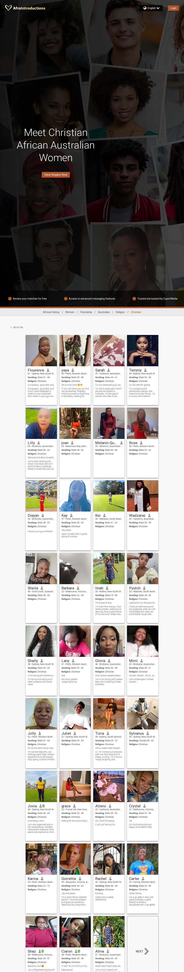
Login (173, 8)
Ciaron (66, 951)
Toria (99, 733)
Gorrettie (68, 879)
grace (66, 806)
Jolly (32, 733)
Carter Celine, (135, 893)
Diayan (33, 515)
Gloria (100, 661)
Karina (33, 879)
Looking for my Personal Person (143, 603)
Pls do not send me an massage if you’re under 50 (41, 748)
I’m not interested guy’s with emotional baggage (109, 385)
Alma (99, 951)
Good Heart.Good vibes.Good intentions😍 (109, 966)
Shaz (32, 951)
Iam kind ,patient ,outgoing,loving (69, 680)
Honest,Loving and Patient (40, 531)
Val (130, 821)
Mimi (133, 661)
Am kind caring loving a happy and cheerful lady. (140, 825)
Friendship (86, 312)
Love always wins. (36, 821)
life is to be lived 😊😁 (72, 385)
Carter (134, 879)
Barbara (67, 588)
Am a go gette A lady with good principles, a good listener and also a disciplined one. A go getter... (142, 901)
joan (64, 443)
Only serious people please (108, 675)
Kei (98, 515)
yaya (65, 370)
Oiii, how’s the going (104, 821)
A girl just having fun (105, 824)
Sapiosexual (67, 970)
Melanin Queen (106, 443)
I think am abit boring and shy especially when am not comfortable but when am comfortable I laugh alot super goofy (142, 610)
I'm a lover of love (103, 603)
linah (99, 588)
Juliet (66, 733)
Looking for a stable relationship (104, 898)
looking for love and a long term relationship (75, 821)
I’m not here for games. (140, 385)
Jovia (32, 806)
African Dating (51, 312)
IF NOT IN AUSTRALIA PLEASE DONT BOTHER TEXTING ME (75, 966)
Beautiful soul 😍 (36, 966)
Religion (120, 312)
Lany (65, 661)
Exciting (99, 893)
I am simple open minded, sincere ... (141, 680)
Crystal (135, 806)
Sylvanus (136, 733)
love (63, 675)
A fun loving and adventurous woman (41, 675)
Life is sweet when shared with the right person (109, 748)
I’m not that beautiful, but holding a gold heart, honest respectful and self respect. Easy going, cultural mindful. (41, 756)
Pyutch (135, 588)
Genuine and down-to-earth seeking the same (41, 457)
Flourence (36, 370)
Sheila (33, 588)
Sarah (100, 370)
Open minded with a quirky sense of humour (74, 535)
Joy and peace (68, 893)
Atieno (100, 806)
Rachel (101, 879)
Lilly (31, 443)
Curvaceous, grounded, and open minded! (41, 385)
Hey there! (66, 530)
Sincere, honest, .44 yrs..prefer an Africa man (143, 675)
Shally (33, 661)
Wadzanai (137, 515)
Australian (104, 312)
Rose (133, 443)
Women (69, 312)
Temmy (135, 370)
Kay (64, 515)
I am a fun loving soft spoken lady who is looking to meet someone (109, 682)
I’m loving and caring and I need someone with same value (40, 682)
